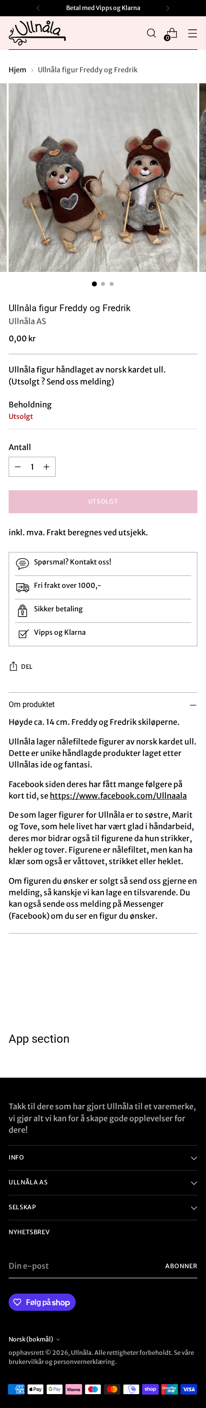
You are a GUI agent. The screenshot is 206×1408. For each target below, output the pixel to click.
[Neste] (167, 8)
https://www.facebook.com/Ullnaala (118, 795)
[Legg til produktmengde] (46, 466)
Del (27, 666)
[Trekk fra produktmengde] (17, 466)
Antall (20, 447)
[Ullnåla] (37, 33)
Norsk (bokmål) (31, 1339)
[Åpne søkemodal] (151, 33)
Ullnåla (81, 1352)
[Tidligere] (38, 8)
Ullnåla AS (27, 321)
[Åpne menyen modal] (192, 33)
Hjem (17, 70)
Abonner (181, 1266)
